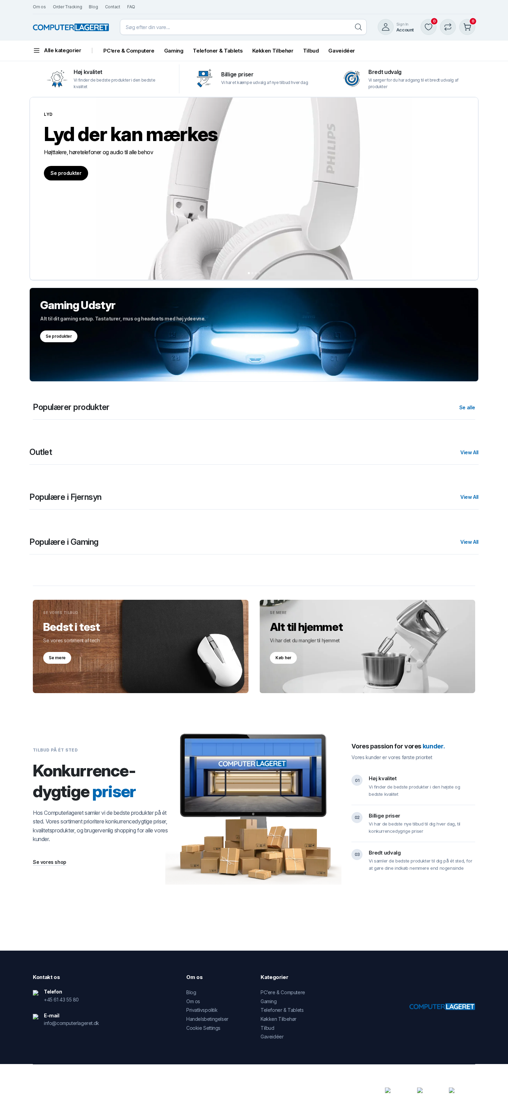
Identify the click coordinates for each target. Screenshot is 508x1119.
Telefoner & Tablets (218, 50)
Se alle (467, 407)
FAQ (131, 6)
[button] (249, 273)
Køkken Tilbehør (272, 50)
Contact (112, 6)
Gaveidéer (341, 50)
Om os (39, 6)
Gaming (174, 50)
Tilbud (311, 50)
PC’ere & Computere (128, 50)
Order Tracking (67, 6)
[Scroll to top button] (492, 1103)
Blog (93, 6)
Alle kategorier (62, 50)
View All (469, 452)
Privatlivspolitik (201, 1010)
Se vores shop (49, 862)
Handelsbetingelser (207, 1019)
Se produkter (66, 173)
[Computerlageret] (71, 26)
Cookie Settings (203, 1028)
